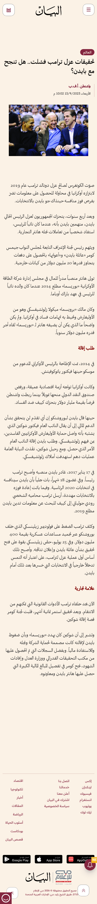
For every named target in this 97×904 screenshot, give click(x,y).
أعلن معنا (63, 793)
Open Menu (88, 9)
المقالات (17, 806)
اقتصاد (18, 781)
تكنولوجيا (17, 789)
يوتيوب (87, 806)
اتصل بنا (63, 781)
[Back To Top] (83, 890)
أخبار (20, 797)
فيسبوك (86, 793)
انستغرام (86, 800)
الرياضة (18, 814)
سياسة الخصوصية (56, 806)
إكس (88, 781)
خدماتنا (64, 787)
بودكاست (17, 831)
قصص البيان (14, 839)
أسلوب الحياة (14, 822)
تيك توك (86, 812)
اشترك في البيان (58, 800)
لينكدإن (87, 787)
